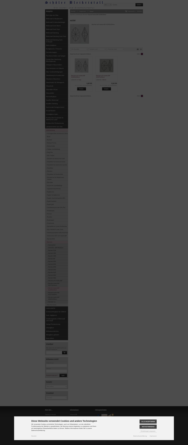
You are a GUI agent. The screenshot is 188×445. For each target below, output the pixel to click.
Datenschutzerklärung (140, 436)
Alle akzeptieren (148, 421)
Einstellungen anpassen (148, 431)
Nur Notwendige (148, 426)
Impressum (153, 436)
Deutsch (33, 436)
